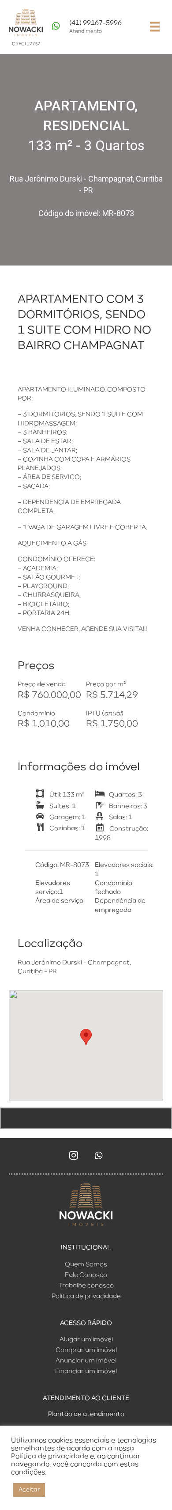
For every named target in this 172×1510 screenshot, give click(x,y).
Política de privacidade (49, 1456)
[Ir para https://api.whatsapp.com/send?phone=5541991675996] (95, 29)
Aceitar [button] (29, 1490)
